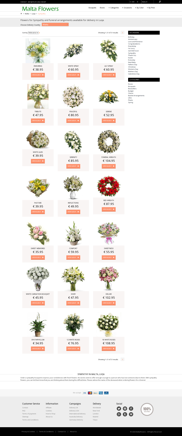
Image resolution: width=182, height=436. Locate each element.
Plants (130, 100)
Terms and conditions (30, 420)
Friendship (132, 46)
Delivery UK (73, 407)
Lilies (130, 98)
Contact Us (62, 431)
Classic (130, 93)
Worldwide (97, 407)
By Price (152, 7)
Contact (25, 407)
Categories (114, 7)
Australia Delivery (76, 417)
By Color (140, 7)
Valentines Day (134, 74)
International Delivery (77, 414)
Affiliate (49, 407)
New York (96, 411)
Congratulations (134, 44)
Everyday (131, 60)
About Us (49, 417)
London (96, 414)
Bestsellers (132, 88)
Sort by (25, 33)
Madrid (95, 417)
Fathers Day (132, 64)
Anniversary (132, 39)
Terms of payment (29, 414)
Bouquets (92, 7)
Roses (102, 7)
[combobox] (55, 24)
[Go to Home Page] (21, 14)
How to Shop (50, 414)
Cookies (49, 411)
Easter (130, 58)
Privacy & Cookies (28, 431)
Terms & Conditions (46, 431)
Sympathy (132, 53)
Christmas (132, 67)
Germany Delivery (76, 420)
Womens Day (133, 69)
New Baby (132, 62)
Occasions (128, 7)
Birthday (131, 37)
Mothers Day (133, 71)
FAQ (23, 411)
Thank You (132, 55)
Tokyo (95, 420)
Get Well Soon (133, 51)
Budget (130, 91)
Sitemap (25, 417)
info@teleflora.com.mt (37, 2)
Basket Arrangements (136, 95)
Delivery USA (74, 411)
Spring (130, 102)
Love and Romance (135, 41)
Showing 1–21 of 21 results (108, 33)
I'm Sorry (131, 48)
